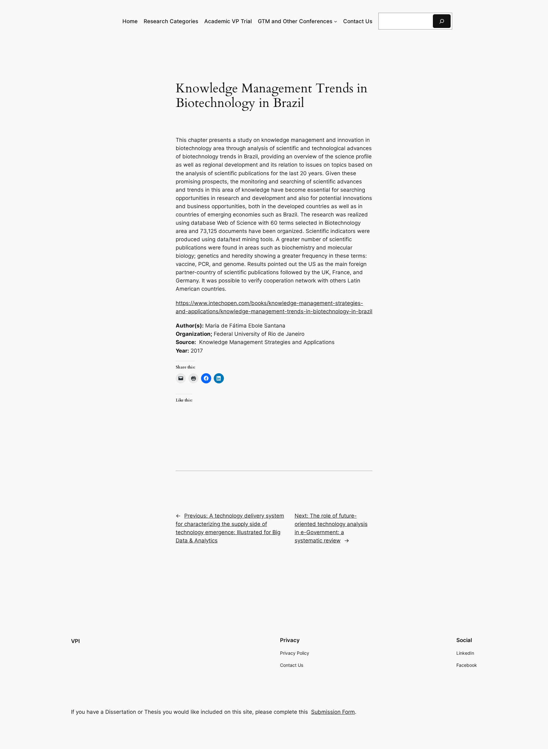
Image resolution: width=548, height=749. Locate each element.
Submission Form (333, 712)
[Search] (442, 21)
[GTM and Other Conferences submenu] (335, 21)
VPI (75, 641)
